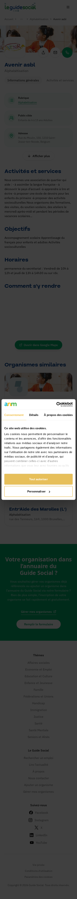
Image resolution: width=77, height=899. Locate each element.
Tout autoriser (38, 479)
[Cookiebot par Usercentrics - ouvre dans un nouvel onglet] (56, 404)
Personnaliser (36, 491)
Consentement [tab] (14, 414)
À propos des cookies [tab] (58, 414)
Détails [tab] (33, 414)
